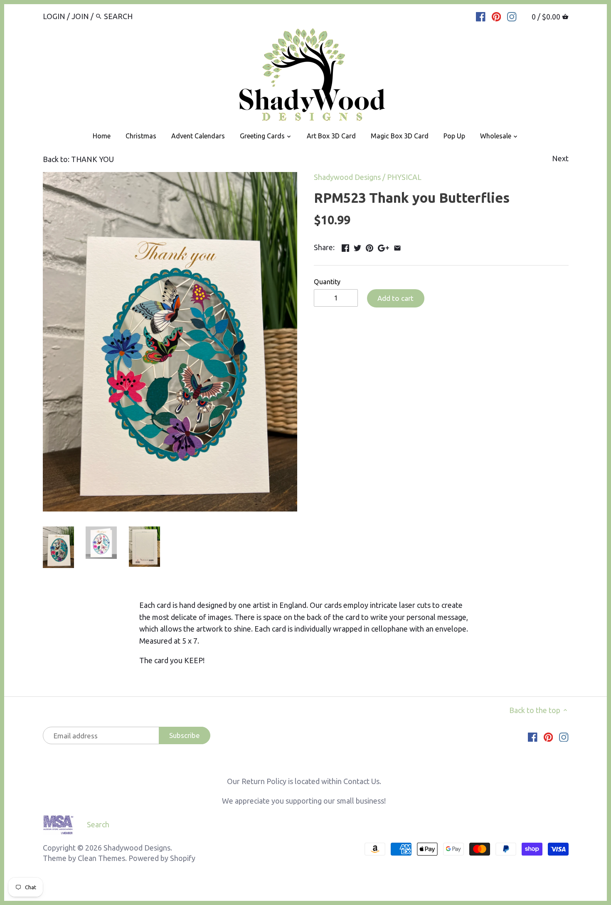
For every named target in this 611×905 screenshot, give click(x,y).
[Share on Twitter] (357, 246)
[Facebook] (480, 16)
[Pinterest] (496, 16)
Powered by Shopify (161, 858)
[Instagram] (512, 16)
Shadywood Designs (347, 177)
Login (54, 16)
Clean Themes (101, 858)
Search (98, 824)
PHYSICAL (404, 177)
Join (80, 16)
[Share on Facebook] (345, 246)
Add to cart (395, 298)
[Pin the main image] (369, 246)
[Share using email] (397, 246)
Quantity (327, 281)
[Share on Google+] (383, 246)
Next (560, 158)
